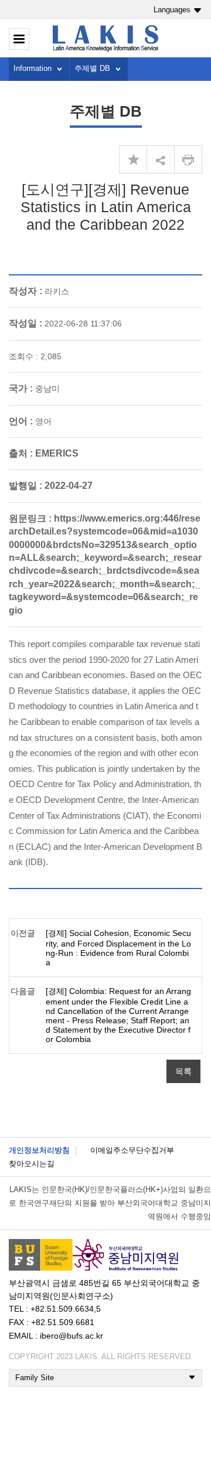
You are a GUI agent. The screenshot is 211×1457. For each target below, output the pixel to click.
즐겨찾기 (133, 159)
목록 (183, 1071)
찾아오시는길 (32, 1163)
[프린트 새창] (188, 159)
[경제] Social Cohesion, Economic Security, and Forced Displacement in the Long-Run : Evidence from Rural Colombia (118, 947)
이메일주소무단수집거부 (132, 1150)
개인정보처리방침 (39, 1150)
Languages (172, 9)
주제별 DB (92, 68)
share (160, 159)
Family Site (34, 1377)
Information (32, 68)
